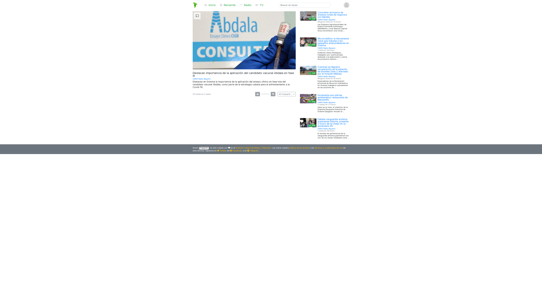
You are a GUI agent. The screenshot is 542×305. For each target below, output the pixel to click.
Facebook (237, 150)
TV (261, 5)
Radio (247, 5)
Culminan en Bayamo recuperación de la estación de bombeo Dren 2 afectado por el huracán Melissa (333, 70)
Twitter (222, 150)
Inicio (212, 5)
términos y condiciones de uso (329, 148)
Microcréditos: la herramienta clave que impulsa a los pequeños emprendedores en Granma (333, 42)
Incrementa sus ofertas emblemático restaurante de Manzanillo (333, 97)
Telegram (253, 150)
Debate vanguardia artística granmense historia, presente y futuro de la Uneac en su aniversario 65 (333, 122)
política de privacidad (299, 148)
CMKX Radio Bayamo (202, 79)
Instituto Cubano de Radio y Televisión (253, 148)
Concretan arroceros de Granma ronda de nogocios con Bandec (332, 14)
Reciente (229, 5)
